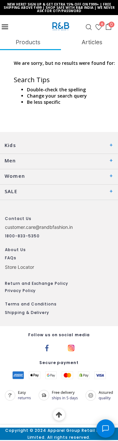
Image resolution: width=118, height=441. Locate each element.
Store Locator (19, 267)
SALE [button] (11, 191)
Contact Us (18, 218)
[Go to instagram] (71, 347)
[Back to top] (59, 415)
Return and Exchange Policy (36, 283)
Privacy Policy (20, 290)
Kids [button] (10, 145)
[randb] (62, 26)
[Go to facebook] (47, 347)
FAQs (10, 258)
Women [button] (15, 176)
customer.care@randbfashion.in (39, 227)
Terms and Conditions (31, 304)
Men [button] (10, 160)
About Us (15, 249)
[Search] (89, 27)
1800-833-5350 (22, 236)
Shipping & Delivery (27, 312)
